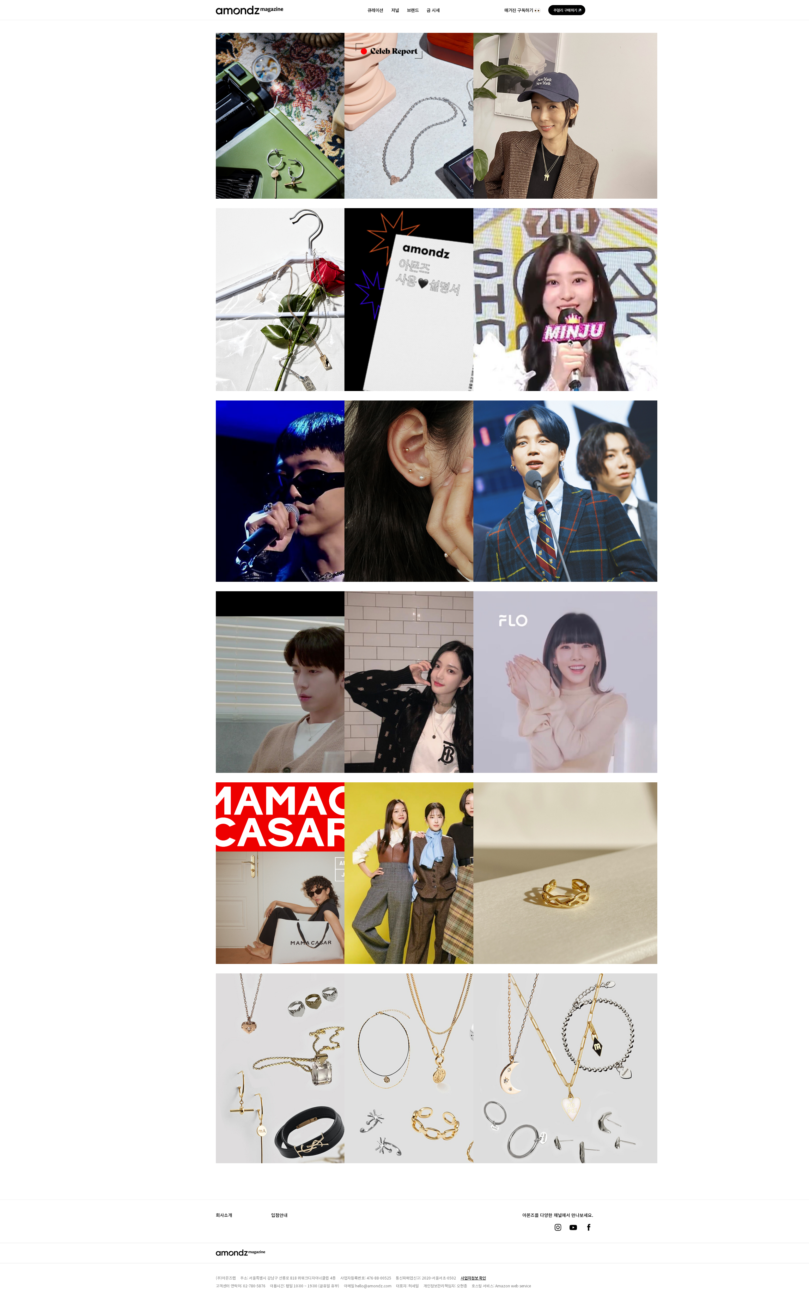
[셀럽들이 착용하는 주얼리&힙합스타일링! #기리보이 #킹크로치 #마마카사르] (308, 508)
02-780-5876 (254, 1285)
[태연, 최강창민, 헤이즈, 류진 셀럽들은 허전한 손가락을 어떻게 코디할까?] (565, 698)
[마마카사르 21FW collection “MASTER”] (565, 135)
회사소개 (224, 1215)
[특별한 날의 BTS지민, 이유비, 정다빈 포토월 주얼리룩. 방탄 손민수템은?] (565, 508)
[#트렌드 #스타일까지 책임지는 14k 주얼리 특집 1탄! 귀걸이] (436, 508)
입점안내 (279, 1215)
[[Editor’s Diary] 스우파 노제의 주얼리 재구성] (436, 135)
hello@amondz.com (373, 1285)
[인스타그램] (557, 1227)
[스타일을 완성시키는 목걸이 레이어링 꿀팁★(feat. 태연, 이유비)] (436, 698)
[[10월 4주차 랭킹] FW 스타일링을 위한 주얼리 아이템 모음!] (436, 1081)
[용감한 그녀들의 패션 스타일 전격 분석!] (436, 889)
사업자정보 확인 (473, 1277)
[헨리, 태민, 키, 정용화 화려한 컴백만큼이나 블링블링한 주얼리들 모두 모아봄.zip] (308, 698)
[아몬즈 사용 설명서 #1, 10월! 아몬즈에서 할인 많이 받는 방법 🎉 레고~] (436, 315)
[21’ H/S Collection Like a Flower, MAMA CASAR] (308, 310)
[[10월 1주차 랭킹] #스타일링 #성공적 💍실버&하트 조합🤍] (565, 1081)
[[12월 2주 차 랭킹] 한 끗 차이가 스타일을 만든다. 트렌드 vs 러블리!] (308, 1081)
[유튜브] (573, 1227)
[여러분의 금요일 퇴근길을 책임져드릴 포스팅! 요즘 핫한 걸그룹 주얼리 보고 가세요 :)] (565, 315)
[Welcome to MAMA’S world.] (308, 889)
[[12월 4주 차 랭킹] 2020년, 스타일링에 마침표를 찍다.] (565, 889)
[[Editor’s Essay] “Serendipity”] (308, 135)
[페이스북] (588, 1227)
